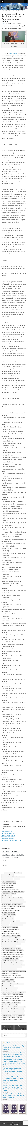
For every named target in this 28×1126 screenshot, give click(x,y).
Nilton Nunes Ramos (6, 975)
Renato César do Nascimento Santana (10, 998)
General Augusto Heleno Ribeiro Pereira (10, 933)
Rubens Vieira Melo (6, 1002)
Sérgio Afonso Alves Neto (7, 1006)
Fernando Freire (5, 925)
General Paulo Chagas (15, 937)
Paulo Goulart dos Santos (7, 985)
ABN (3, 23)
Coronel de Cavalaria (21, 902)
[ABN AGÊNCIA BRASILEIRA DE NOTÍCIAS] (14, 6)
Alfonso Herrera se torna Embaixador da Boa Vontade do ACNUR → (21, 1027)
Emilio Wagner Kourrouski (7, 918)
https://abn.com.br (7, 831)
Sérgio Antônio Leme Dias (20, 1006)
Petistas (4, 994)
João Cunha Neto (16, 944)
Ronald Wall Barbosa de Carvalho (18, 1000)
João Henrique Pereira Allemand (9, 946)
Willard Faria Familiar (6, 1019)
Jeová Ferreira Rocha (6, 944)
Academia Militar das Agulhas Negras (13, 872)
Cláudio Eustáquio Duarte (18, 900)
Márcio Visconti (21, 964)
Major (21, 962)
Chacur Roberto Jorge (6, 900)
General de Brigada (6, 935)
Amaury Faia (17, 879)
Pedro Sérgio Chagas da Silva (18, 992)
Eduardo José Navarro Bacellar (8, 914)
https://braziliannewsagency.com (11, 840)
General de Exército (16, 935)
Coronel (3, 902)
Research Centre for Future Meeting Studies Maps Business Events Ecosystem (13, 1047)
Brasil (22, 10)
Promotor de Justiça (18, 996)
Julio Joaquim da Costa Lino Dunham (10, 958)
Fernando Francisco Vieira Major (18, 923)
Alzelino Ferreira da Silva (7, 879)
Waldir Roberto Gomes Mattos (8, 1017)
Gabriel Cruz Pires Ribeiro (7, 931)
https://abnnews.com (8, 835)
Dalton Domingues (21, 906)
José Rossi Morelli (19, 954)
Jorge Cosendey (19, 950)
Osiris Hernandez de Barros (8, 979)
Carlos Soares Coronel (7, 895)
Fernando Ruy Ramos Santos (16, 925)
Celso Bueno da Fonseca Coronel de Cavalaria (12, 897)
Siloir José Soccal (6, 1008)
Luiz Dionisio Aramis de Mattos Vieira (10, 962)
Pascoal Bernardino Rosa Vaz (8, 981)
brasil (17, 889)
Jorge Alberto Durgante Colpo (8, 950)
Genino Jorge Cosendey (7, 939)
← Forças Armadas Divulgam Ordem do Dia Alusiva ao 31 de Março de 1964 (6, 1027)
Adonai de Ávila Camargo (7, 874)
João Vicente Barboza (7, 948)
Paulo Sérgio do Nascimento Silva (9, 990)
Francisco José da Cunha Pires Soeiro (10, 929)
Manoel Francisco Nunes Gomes (9, 964)
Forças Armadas (5, 11)
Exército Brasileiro (6, 923)
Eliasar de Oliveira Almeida (8, 916)
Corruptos (4, 906)
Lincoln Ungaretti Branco (7, 960)
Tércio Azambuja (5, 1011)
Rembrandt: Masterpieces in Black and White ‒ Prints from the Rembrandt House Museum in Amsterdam (14, 1054)
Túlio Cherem (5, 1013)
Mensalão (4, 969)
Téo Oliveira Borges (18, 1008)
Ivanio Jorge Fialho (12, 941)
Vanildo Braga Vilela (6, 1015)
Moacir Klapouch (5, 973)
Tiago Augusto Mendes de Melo (17, 1011)
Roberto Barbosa (5, 1000)
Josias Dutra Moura (6, 956)
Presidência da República (17, 994)
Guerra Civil (4, 941)
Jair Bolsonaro (21, 941)
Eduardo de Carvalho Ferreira (8, 912)
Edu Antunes (16, 910)
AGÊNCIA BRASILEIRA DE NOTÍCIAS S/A (13, 10)
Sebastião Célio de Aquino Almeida (9, 1004)
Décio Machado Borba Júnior (8, 908)
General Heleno (5, 937)
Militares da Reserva (12, 969)
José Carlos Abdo (18, 952)
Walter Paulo (19, 1017)
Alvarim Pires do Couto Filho (8, 876)
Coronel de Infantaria (6, 904)
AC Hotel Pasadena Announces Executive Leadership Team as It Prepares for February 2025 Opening (13, 1069)
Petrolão (9, 994)
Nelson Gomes (14, 973)
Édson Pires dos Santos (7, 910)
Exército (18, 921)
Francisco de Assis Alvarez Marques (10, 927)
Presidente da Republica (7, 996)
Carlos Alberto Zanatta (19, 891)
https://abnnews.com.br (8, 833)
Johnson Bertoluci (17, 948)
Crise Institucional (11, 906)
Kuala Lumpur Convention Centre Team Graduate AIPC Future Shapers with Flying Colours (13, 1095)
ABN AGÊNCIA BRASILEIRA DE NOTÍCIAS (17, 1123)
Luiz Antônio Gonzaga (18, 960)
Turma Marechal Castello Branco (16, 1013)
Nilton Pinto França (16, 975)
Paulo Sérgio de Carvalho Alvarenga (10, 988)
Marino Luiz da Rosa (17, 967)
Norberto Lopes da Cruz (7, 977)
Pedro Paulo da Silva (6, 992)
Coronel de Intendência (17, 904)
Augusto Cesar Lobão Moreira (8, 889)
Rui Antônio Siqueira (16, 1002)
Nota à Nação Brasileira (19, 977)
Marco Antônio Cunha (6, 967)
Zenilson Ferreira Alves (17, 1019)
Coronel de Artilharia (11, 902)
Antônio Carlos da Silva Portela (9, 883)
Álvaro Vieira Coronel (20, 876)
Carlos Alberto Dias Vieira (7, 891)
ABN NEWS (3, 10)
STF (12, 1008)
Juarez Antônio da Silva (17, 956)
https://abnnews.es (7, 838)
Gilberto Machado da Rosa (19, 939)
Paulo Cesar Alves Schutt (7, 983)
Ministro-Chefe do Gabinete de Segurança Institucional (14, 971)
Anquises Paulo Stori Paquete (8, 881)
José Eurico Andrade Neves (8, 954)
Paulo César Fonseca (19, 983)
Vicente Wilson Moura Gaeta (18, 1015)
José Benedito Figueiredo (7, 952)
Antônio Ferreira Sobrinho (7, 887)
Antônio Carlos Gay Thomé (8, 885)
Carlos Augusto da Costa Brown (9, 893)
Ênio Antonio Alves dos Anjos (8, 921)
